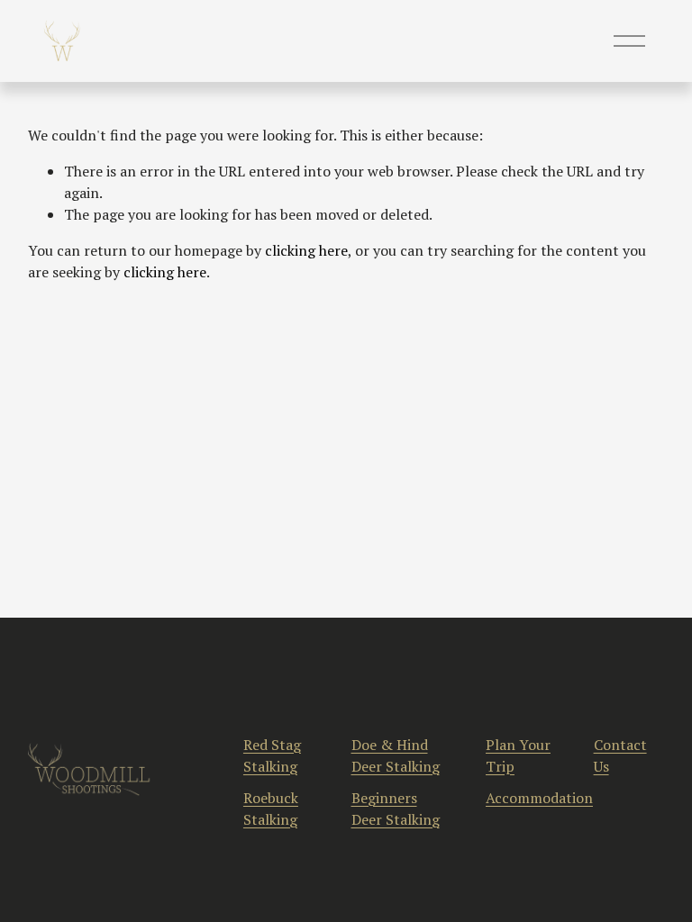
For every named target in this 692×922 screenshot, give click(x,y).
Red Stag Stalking (272, 755)
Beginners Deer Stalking (395, 808)
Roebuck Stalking (270, 808)
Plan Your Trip (518, 755)
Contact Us (620, 755)
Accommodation (539, 798)
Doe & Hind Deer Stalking (395, 755)
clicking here (306, 250)
